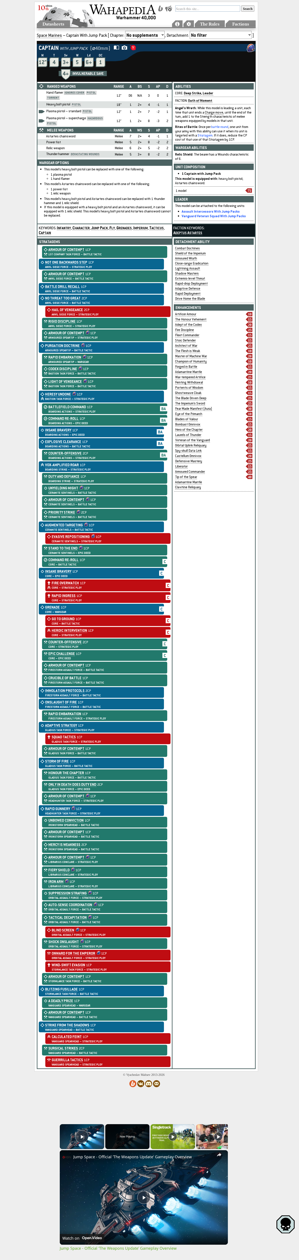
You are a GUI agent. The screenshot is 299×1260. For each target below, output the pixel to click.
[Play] (172, 1136)
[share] (219, 1155)
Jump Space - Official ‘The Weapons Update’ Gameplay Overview (132, 1156)
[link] (66, 1157)
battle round (219, 127)
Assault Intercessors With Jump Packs (211, 211)
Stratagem (205, 135)
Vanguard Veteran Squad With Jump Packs (214, 216)
